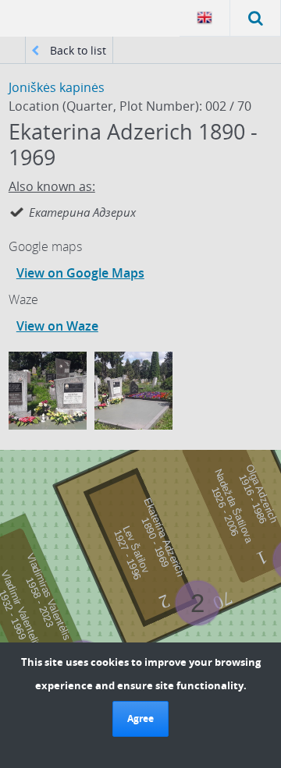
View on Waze (57, 325)
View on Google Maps (80, 272)
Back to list (76, 50)
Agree (140, 718)
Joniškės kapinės (57, 87)
